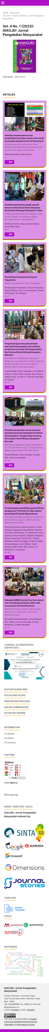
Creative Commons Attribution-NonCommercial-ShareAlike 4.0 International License (20, 1022)
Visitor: (7, 783)
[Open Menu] (3, 3)
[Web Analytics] (14, 783)
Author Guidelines (15, 689)
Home (5, 13)
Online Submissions (16, 707)
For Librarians (10, 742)
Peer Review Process (17, 701)
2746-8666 (15, 1010)
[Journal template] (14, 908)
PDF (10, 162)
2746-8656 (30, 1010)
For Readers (9, 734)
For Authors (9, 738)
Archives (14, 13)
